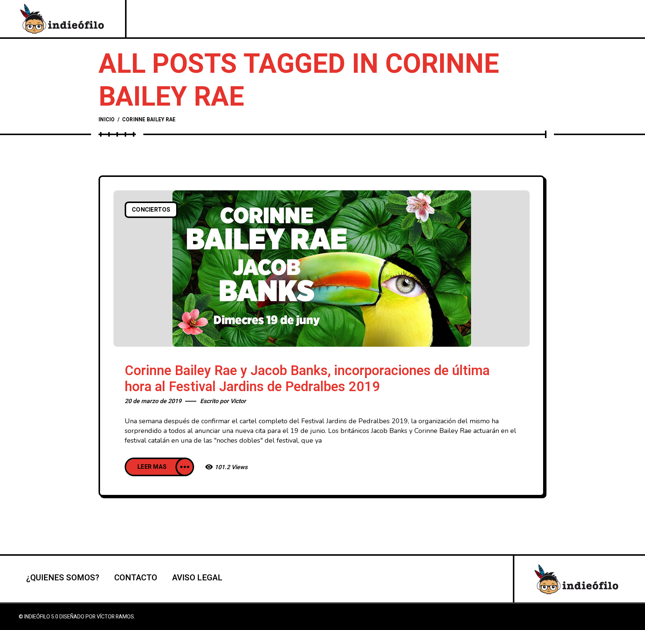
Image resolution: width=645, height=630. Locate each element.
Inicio (107, 120)
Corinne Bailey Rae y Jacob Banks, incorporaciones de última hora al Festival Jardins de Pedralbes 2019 (307, 379)
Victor (238, 401)
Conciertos (151, 209)
